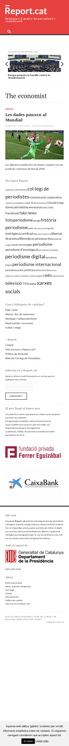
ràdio (47, 275)
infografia (49, 228)
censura (23, 189)
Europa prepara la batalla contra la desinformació (29, 76)
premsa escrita (41, 270)
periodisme (42, 244)
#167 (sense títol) (13, 583)
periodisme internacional (36, 264)
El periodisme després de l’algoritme (22, 428)
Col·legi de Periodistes (39, 538)
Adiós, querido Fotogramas (18, 586)
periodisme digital (25, 256)
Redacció (10, 126)
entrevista (35, 207)
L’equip (8, 593)
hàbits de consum (36, 228)
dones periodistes (16, 207)
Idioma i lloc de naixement (19, 314)
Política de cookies (14, 600)
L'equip (9, 344)
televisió (13, 283)
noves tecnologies (22, 244)
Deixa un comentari (43, 126)
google (36, 220)
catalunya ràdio (12, 190)
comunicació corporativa (46, 197)
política (28, 270)
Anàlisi (9, 109)
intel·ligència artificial (19, 233)
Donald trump (56, 202)
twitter (32, 283)
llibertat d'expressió (42, 234)
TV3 (25, 283)
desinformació (40, 203)
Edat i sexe (11, 309)
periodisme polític (14, 270)
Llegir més (42, 740)
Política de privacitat (16, 353)
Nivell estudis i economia (19, 323)
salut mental (58, 276)
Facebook (12, 213)
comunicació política (14, 203)
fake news (28, 212)
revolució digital (36, 276)
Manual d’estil (11, 596)
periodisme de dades (48, 250)
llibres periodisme (37, 238)
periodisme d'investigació (21, 249)
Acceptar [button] (28, 741)
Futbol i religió (13, 327)
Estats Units (47, 207)
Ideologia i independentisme (21, 318)
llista (50, 238)
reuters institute (21, 276)
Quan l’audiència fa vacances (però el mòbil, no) (27, 424)
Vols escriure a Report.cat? (20, 349)
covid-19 (29, 203)
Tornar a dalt (54, 622)
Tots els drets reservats (18, 617)
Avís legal (9, 590)
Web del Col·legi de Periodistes (22, 358)
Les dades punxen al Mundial (26, 117)
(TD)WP (38, 619)
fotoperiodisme (19, 219)
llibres (23, 238)
